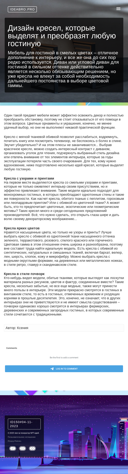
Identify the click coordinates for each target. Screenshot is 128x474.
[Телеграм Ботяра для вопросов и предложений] (32, 448)
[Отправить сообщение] (22, 448)
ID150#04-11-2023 (21, 424)
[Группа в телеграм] (12, 448)
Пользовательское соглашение (22, 437)
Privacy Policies (14, 441)
